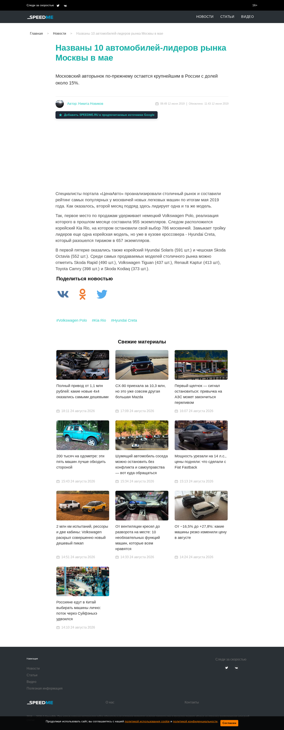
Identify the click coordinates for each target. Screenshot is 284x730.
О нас (110, 702)
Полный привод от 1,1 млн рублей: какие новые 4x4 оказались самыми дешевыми (82, 391)
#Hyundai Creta (124, 320)
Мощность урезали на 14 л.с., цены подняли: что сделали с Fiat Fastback (200, 461)
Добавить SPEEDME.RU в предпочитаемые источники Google (109, 114)
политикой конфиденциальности (195, 721)
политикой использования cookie (147, 721)
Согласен (229, 723)
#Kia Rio (99, 320)
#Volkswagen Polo (71, 320)
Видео (247, 16)
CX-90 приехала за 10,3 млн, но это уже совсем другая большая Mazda (140, 391)
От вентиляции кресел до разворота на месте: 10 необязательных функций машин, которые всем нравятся (137, 537)
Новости (205, 16)
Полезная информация (45, 688)
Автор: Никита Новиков (85, 103)
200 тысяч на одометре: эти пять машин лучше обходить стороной (81, 461)
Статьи (227, 16)
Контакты (192, 702)
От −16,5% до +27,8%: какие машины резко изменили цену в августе (201, 532)
